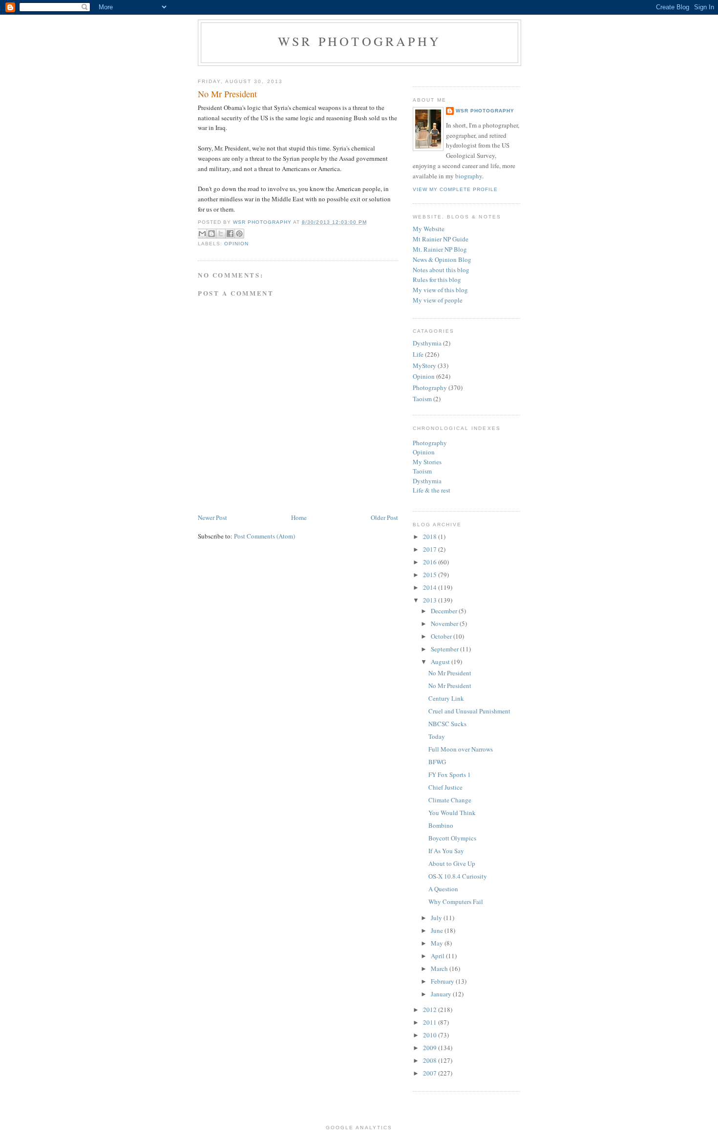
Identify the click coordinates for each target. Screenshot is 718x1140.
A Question (443, 888)
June (437, 930)
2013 (430, 600)
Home (299, 517)
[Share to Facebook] (230, 233)
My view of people (438, 300)
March (440, 968)
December (445, 610)
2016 (430, 562)
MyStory (424, 365)
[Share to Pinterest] (239, 233)
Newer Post (212, 517)
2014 (430, 587)
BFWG (437, 761)
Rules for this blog (437, 279)
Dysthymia (427, 343)
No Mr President (449, 672)
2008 (430, 1060)
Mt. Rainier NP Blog (440, 249)
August (441, 661)
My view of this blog (440, 289)
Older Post (384, 517)
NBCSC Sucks (447, 723)
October (442, 636)
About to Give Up (451, 863)
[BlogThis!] (211, 233)
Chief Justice (445, 787)
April (438, 955)
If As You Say (446, 850)
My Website (428, 228)
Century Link (446, 698)
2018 (430, 536)
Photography (430, 387)
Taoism (422, 398)
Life (418, 354)
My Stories (427, 461)
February (443, 981)
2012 (430, 1009)
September (445, 649)
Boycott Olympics (452, 838)
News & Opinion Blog (442, 259)
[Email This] (202, 233)
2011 (430, 1022)
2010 (430, 1035)
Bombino (440, 825)
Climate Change (449, 800)
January (442, 993)
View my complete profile (455, 189)
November (445, 623)
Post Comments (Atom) (264, 536)
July (437, 917)
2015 (430, 574)
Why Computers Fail (455, 901)
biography (468, 176)
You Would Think (452, 812)
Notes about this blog (441, 269)
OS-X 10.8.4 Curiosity (457, 876)
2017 (430, 549)
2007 (430, 1073)
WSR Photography (359, 41)
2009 (430, 1047)
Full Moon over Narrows (460, 749)
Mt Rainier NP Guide (440, 239)
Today (436, 736)
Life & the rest (431, 490)
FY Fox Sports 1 (449, 774)
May (437, 943)
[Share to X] (221, 233)
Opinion (236, 243)
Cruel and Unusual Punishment (469, 711)
